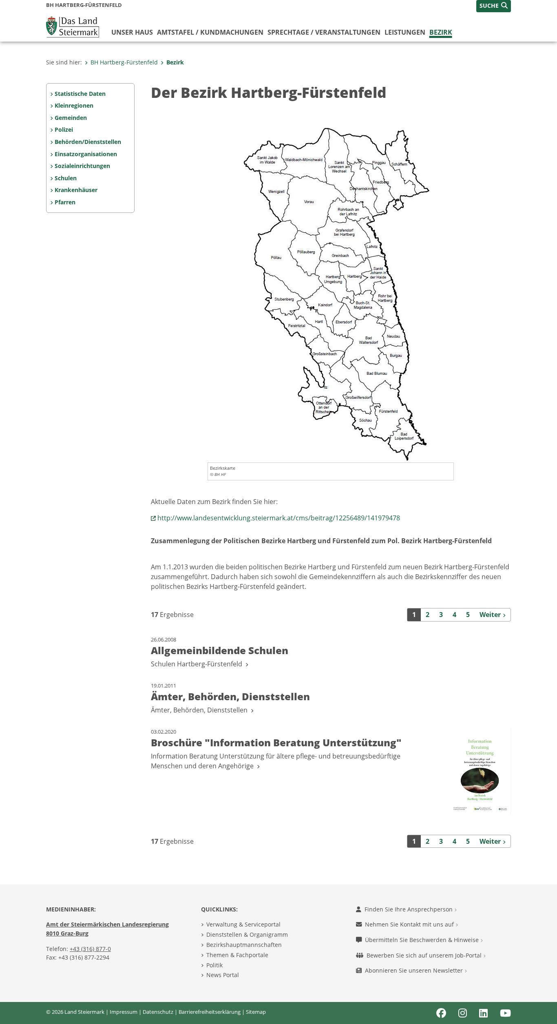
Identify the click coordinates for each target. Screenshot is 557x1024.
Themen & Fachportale (237, 955)
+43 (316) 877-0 (90, 949)
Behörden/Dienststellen (88, 142)
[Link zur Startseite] (72, 26)
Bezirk (440, 32)
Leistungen (405, 32)
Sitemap (256, 1011)
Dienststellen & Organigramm (247, 934)
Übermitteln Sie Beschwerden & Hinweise (422, 940)
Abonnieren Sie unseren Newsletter (414, 970)
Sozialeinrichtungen (82, 166)
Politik (214, 965)
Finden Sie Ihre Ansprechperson (409, 909)
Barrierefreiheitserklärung (210, 1011)
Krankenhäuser (76, 190)
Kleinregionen (74, 105)
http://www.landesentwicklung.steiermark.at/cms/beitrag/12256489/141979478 (278, 517)
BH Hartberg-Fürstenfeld (124, 62)
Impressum (123, 1011)
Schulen (66, 178)
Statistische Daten (80, 93)
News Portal (222, 975)
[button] (494, 6)
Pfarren (65, 202)
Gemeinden (71, 118)
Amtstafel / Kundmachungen (210, 32)
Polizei (64, 129)
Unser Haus (132, 32)
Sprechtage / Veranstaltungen (323, 32)
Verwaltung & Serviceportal (243, 924)
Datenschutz (158, 1011)
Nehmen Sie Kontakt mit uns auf (410, 924)
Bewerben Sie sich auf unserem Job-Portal (425, 955)
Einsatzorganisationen (86, 154)
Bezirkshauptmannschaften (244, 945)
